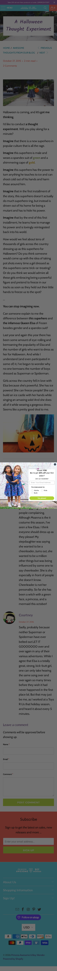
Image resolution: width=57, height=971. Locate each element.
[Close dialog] (55, 464)
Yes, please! (42, 498)
